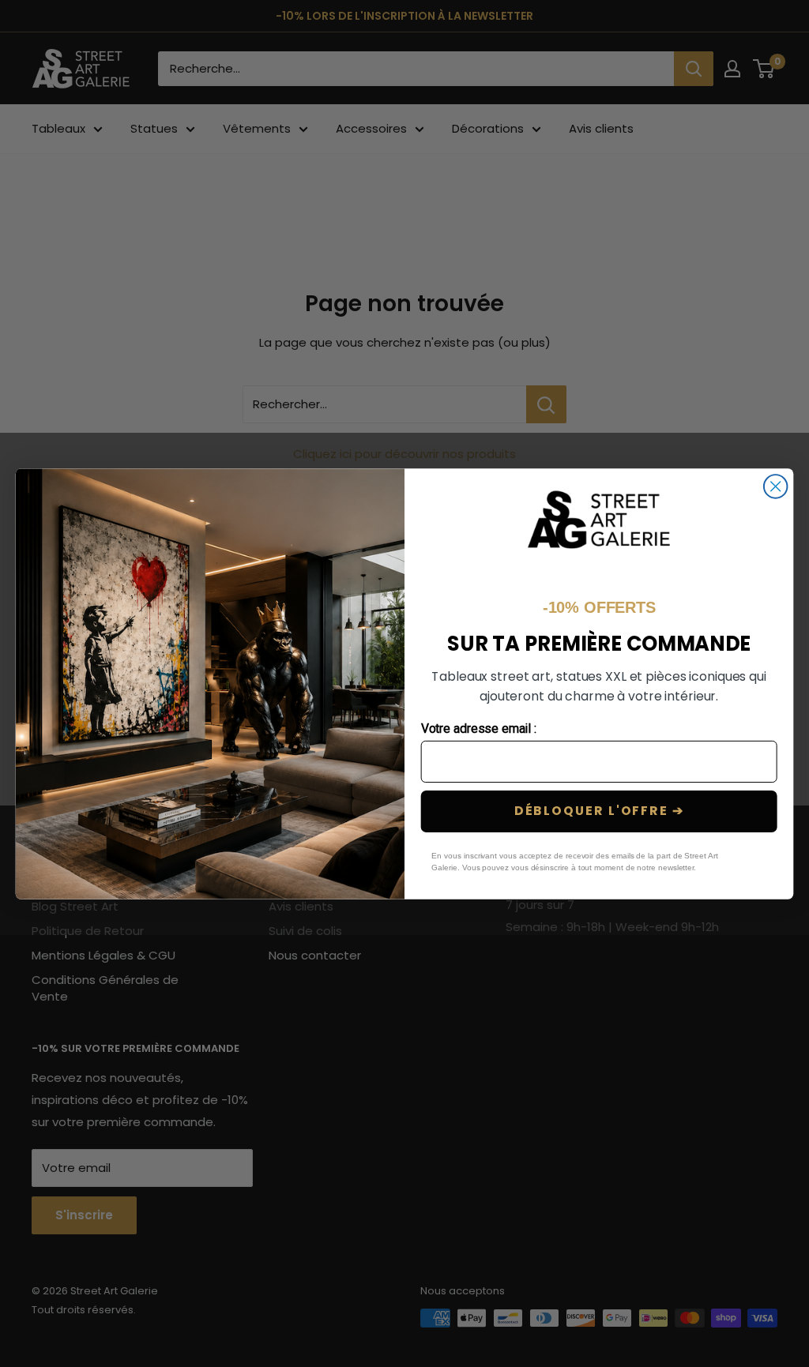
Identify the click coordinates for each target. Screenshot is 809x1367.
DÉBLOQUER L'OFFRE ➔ (599, 811)
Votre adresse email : (479, 728)
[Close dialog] (776, 486)
